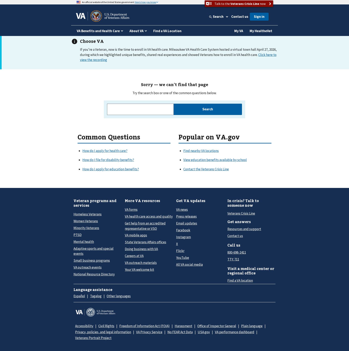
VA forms (131, 209)
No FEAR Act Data (180, 332)
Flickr (180, 251)
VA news (182, 209)
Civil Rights (106, 326)
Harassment (183, 326)
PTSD (78, 235)
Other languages (119, 296)
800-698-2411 (236, 252)
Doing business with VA (141, 249)
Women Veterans (86, 221)
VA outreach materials (141, 262)
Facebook (183, 230)
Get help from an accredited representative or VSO (145, 226)
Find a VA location (240, 280)
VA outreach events (88, 267)
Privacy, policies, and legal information (103, 332)
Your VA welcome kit (139, 269)
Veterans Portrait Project (93, 338)
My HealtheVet (261, 31)
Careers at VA (134, 256)
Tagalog (96, 296)
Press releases (186, 216)
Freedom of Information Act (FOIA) (144, 326)
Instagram (183, 237)
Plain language (252, 326)
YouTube (182, 257)
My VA (238, 31)
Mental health (84, 241)
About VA (136, 31)
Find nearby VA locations (201, 151)
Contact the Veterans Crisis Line (206, 169)
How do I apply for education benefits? (110, 169)
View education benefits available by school (215, 160)
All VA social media (189, 264)
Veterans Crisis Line (241, 213)
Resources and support (244, 229)
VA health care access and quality (149, 216)
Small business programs (92, 260)
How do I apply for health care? (104, 151)
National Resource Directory (94, 274)
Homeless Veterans (88, 214)
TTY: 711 (233, 259)
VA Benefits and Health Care (98, 31)
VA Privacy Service (149, 332)
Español (79, 296)
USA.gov (204, 332)
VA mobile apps (136, 235)
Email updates (186, 223)
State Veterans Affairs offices (145, 242)
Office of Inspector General (216, 326)
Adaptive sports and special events (94, 251)
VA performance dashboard (234, 332)
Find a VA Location (167, 31)
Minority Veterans (86, 228)
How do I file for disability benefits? (108, 160)
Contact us (239, 16)
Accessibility (84, 326)
